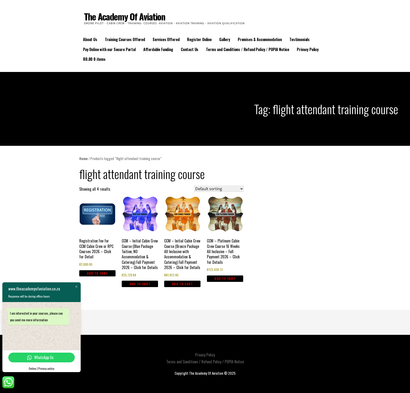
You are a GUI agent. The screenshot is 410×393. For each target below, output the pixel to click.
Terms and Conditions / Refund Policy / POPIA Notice (247, 49)
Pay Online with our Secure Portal (109, 49)
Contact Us (189, 49)
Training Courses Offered (125, 39)
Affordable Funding (158, 49)
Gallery (224, 39)
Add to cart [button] (97, 273)
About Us (90, 39)
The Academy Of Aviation (124, 16)
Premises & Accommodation (260, 39)
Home (83, 158)
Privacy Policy (308, 49)
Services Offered (166, 39)
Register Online (199, 39)
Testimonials (299, 39)
